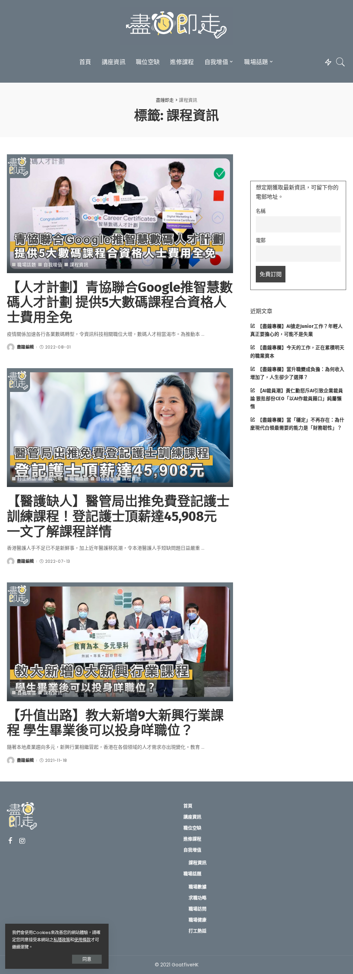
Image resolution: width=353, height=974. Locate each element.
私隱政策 (61, 940)
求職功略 (52, 478)
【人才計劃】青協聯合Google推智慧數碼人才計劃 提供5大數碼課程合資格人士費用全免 (120, 302)
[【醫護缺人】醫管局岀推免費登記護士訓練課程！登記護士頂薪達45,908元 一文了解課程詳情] (120, 427)
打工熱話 (26, 478)
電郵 (260, 240)
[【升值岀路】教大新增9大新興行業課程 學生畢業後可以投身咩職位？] (120, 641)
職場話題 (26, 264)
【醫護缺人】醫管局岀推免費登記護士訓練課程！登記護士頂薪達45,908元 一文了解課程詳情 (118, 516)
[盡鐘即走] (176, 26)
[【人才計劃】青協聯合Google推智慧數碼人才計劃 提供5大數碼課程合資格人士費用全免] (120, 213)
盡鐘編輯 (25, 347)
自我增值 (52, 264)
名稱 (260, 211)
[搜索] (340, 62)
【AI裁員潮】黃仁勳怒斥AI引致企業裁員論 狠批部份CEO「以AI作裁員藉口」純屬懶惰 (296, 399)
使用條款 (82, 940)
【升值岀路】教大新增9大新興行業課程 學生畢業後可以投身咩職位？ (115, 722)
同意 (86, 959)
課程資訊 (79, 264)
